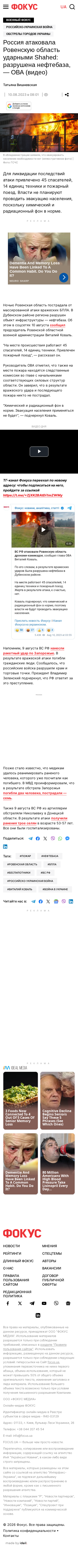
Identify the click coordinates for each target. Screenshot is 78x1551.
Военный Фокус (18, 20)
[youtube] (44, 1303)
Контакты (11, 1536)
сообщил (57, 325)
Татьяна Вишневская (20, 85)
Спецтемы (52, 1253)
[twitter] (20, 1303)
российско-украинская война (31, 881)
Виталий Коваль (20, 889)
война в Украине (56, 889)
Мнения (49, 1246)
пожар (26, 856)
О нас (8, 1268)
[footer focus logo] (22, 1233)
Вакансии (51, 1268)
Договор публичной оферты (53, 1280)
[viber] (56, 1303)
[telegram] (32, 1303)
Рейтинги (12, 1253)
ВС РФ (46, 872)
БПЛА (52, 864)
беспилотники (19, 872)
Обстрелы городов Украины (28, 34)
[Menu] (5, 6)
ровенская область (23, 864)
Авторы (49, 1261)
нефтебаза (50, 856)
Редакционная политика (17, 1294)
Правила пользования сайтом (16, 1280)
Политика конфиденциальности (29, 1531)
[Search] (72, 6)
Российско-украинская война (29, 27)
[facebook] (8, 1303)
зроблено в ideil (16, 1543)
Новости (11, 1246)
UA (64, 7)
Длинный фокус (18, 1261)
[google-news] (68, 1303)
